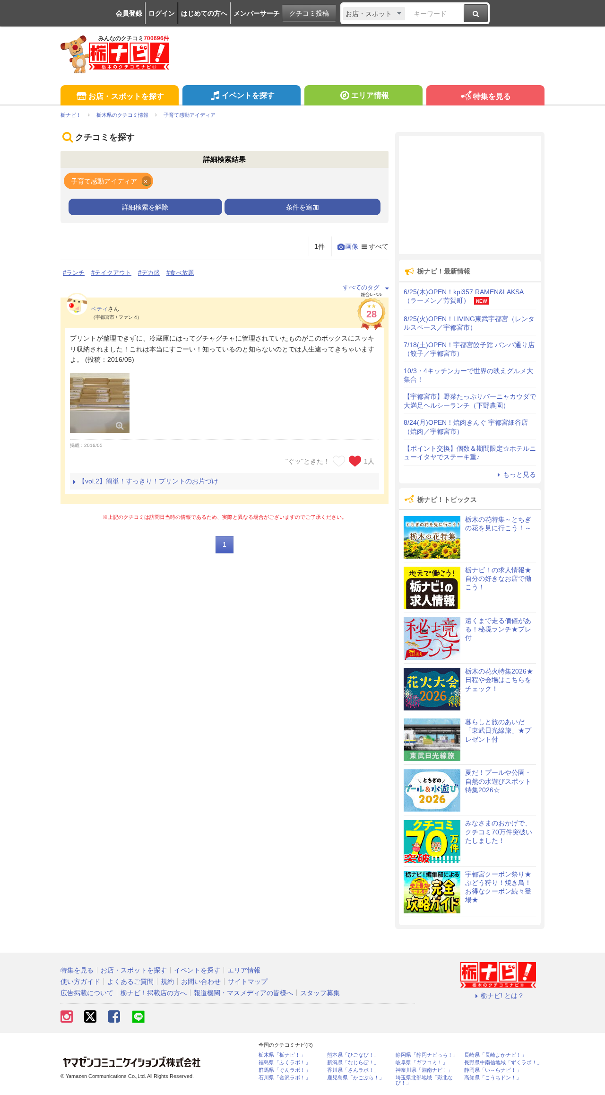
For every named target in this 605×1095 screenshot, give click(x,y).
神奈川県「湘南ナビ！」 (424, 1070)
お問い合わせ (201, 981)
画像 (351, 246)
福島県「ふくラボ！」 (285, 1062)
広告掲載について (86, 993)
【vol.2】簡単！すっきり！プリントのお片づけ (148, 481)
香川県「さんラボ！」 (353, 1070)
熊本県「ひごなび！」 (353, 1055)
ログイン (161, 13)
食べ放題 (182, 272)
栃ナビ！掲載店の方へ (154, 993)
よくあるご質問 (130, 981)
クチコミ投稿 (309, 13)
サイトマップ (248, 981)
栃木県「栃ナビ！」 (282, 1055)
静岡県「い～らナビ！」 (492, 1070)
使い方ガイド (80, 981)
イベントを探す (248, 95)
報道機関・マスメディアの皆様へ (243, 993)
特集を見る (492, 96)
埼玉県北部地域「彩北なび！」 (424, 1080)
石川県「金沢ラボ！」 (285, 1077)
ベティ (99, 309)
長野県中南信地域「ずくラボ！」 (503, 1062)
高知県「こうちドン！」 (492, 1077)
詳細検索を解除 (145, 207)
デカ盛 (150, 272)
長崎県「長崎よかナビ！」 (495, 1055)
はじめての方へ (204, 13)
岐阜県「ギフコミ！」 (422, 1062)
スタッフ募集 (320, 993)
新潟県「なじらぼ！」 (353, 1062)
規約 (167, 981)
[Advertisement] (470, 195)
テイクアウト (113, 272)
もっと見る (519, 474)
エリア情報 (370, 95)
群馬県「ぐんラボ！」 (285, 1070)
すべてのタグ (361, 287)
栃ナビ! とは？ (502, 995)
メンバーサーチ (256, 13)
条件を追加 (302, 207)
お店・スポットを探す (126, 96)
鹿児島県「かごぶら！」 (355, 1077)
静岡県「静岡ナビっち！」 (427, 1055)
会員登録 (129, 13)
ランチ (75, 272)
